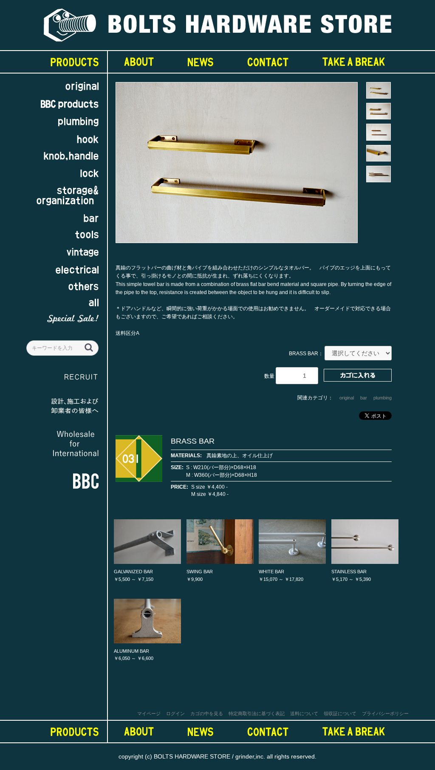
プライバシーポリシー (385, 713)
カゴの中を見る (206, 713)
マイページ (149, 713)
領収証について (340, 713)
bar (363, 397)
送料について (304, 713)
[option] (237, 166)
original (346, 397)
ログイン (175, 713)
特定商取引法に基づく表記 (257, 713)
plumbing (382, 397)
